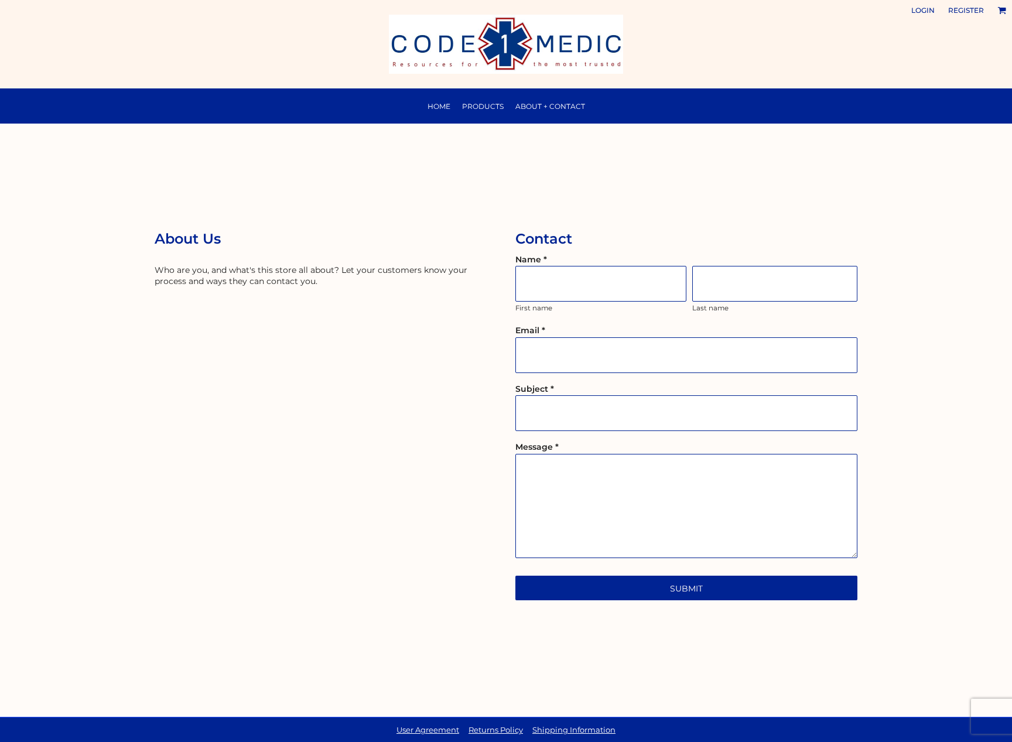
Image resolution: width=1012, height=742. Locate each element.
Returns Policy (496, 729)
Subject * (534, 389)
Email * (530, 330)
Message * (537, 447)
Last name (710, 308)
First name (533, 308)
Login (923, 10)
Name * (531, 259)
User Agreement (427, 729)
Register (966, 10)
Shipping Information (574, 729)
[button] (1001, 10)
